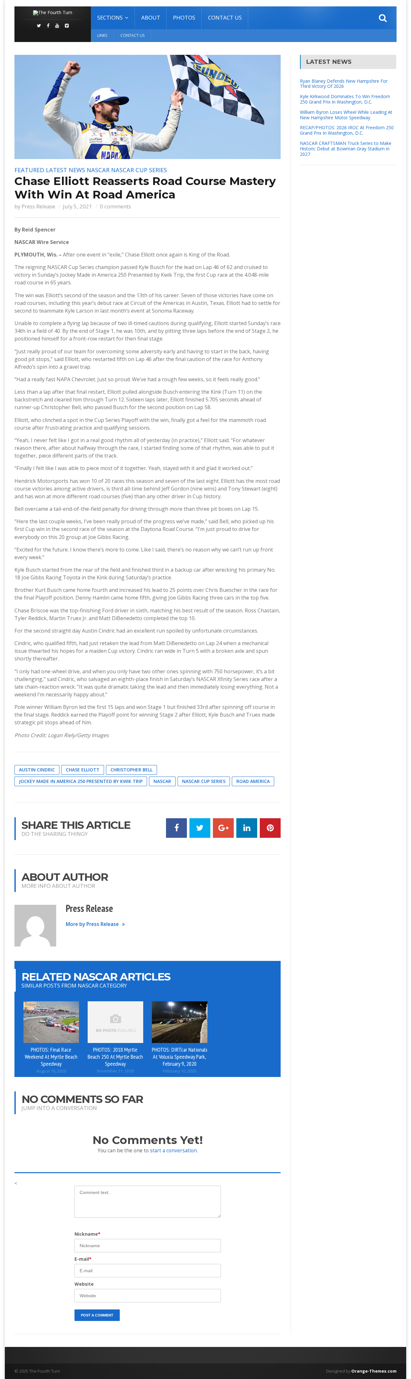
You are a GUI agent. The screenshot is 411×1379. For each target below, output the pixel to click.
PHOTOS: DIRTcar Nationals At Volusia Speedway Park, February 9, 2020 (179, 1056)
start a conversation (173, 1150)
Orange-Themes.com (374, 1371)
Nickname (87, 1234)
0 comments (115, 206)
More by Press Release (92, 924)
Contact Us (225, 17)
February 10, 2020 (179, 1071)
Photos (184, 17)
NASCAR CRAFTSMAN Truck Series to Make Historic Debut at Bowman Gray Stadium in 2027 (345, 148)
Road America (253, 781)
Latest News (65, 170)
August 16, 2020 (51, 1071)
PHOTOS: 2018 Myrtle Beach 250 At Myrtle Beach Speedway (115, 1056)
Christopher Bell (131, 770)
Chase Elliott (83, 770)
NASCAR (98, 170)
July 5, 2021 (77, 206)
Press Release (38, 206)
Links (102, 35)
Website (84, 1284)
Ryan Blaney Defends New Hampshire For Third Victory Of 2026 (344, 83)
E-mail (83, 1259)
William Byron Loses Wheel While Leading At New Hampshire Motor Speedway (346, 115)
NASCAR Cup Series (139, 170)
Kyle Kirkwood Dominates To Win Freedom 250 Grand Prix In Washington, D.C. (345, 99)
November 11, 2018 (115, 1071)
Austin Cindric (37, 770)
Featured (29, 170)
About (150, 17)
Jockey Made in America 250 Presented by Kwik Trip (81, 781)
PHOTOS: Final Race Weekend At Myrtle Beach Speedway (51, 1056)
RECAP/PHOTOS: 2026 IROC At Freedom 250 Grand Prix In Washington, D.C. (347, 130)
